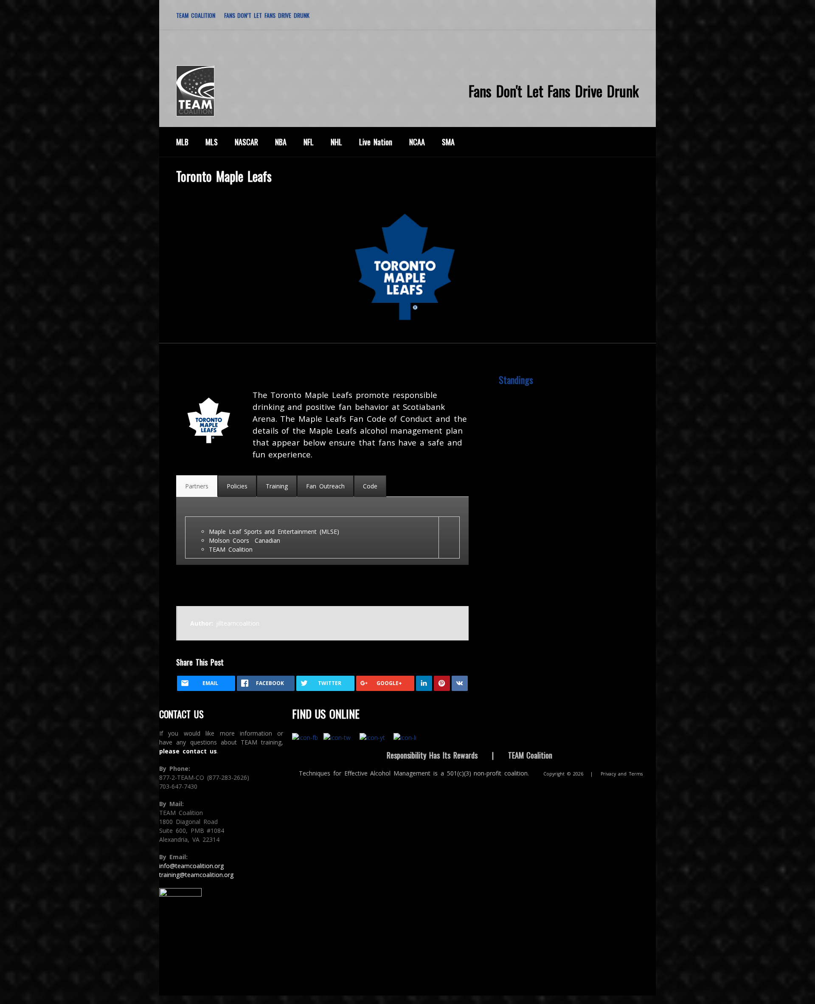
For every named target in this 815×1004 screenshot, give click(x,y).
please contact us (188, 751)
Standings (516, 379)
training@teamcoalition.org (196, 875)
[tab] (196, 486)
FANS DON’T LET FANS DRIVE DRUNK (266, 15)
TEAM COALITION (195, 15)
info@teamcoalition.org (191, 866)
